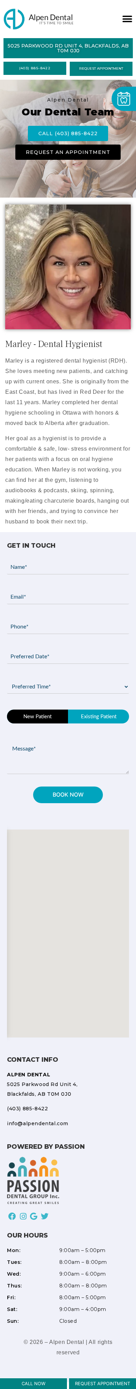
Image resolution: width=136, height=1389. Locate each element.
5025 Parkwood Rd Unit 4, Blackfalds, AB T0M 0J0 (42, 1084)
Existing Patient (98, 716)
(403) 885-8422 (27, 1108)
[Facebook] (12, 1216)
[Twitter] (44, 1216)
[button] (126, 19)
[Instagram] (23, 1216)
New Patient (37, 716)
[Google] (34, 1216)
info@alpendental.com (37, 1123)
